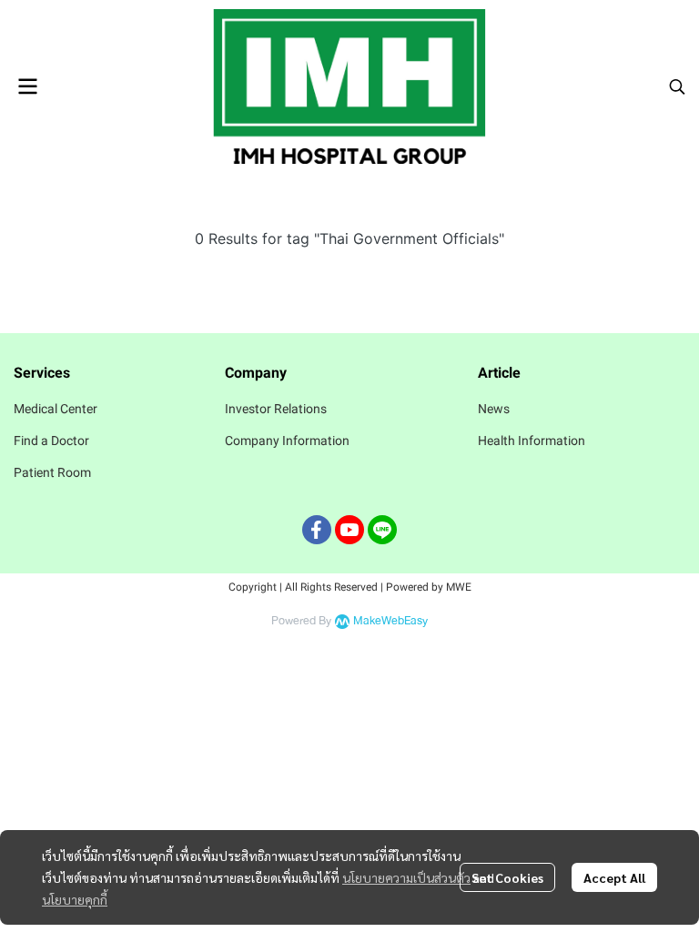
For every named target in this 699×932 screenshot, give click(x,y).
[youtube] (349, 529)
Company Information (287, 440)
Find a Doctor (51, 440)
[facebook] (316, 529)
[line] (382, 529)
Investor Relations (276, 408)
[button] (677, 86)
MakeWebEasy (390, 621)
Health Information (531, 440)
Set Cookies (507, 877)
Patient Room (52, 472)
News (494, 408)
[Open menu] (27, 86)
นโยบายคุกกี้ (74, 899)
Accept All (614, 877)
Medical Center (55, 408)
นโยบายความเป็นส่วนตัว (406, 877)
